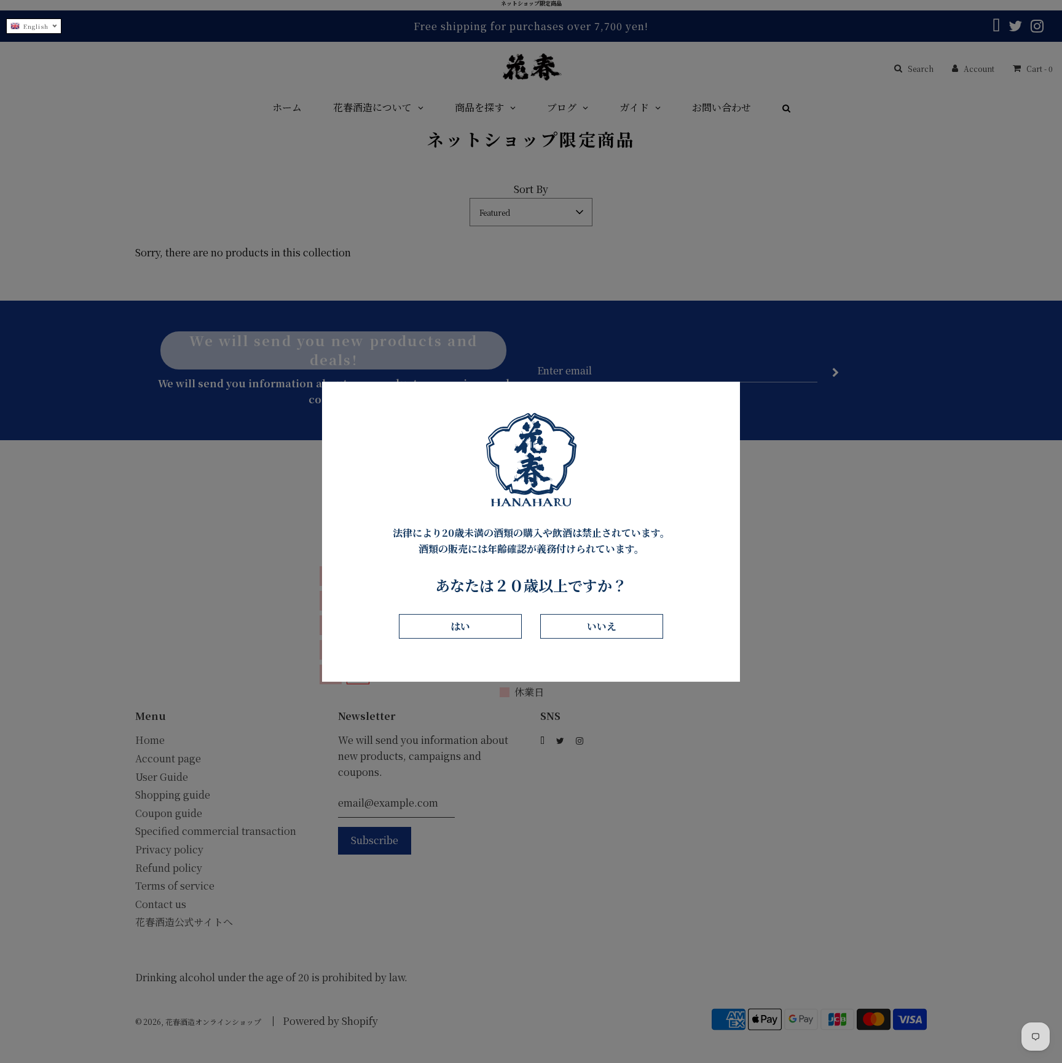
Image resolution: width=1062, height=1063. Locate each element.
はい (460, 626)
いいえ (601, 626)
